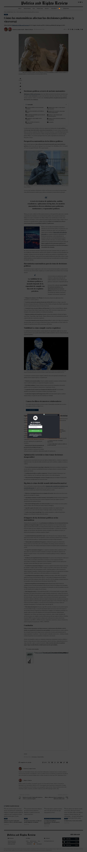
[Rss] (82, 2)
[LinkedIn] (78, 2)
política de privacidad (33, 435)
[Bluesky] (80, 2)
